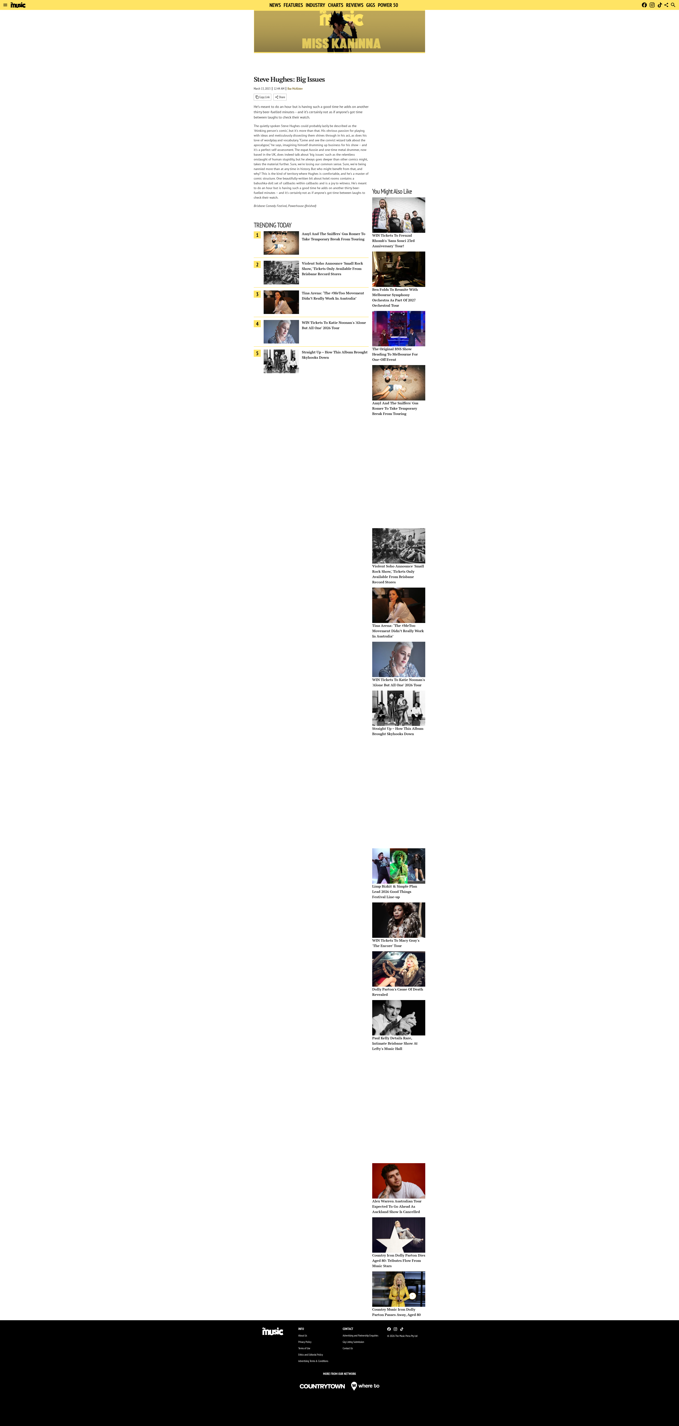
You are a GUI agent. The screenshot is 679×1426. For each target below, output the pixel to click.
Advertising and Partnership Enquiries (360, 1335)
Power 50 (388, 5)
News (275, 5)
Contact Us (348, 1348)
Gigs (370, 5)
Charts (335, 5)
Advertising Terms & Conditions (313, 1360)
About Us (302, 1335)
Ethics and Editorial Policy (310, 1354)
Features (293, 5)
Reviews (354, 5)
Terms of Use (304, 1348)
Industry (315, 5)
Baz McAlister (295, 88)
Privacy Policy (304, 1341)
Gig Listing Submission (353, 1341)
